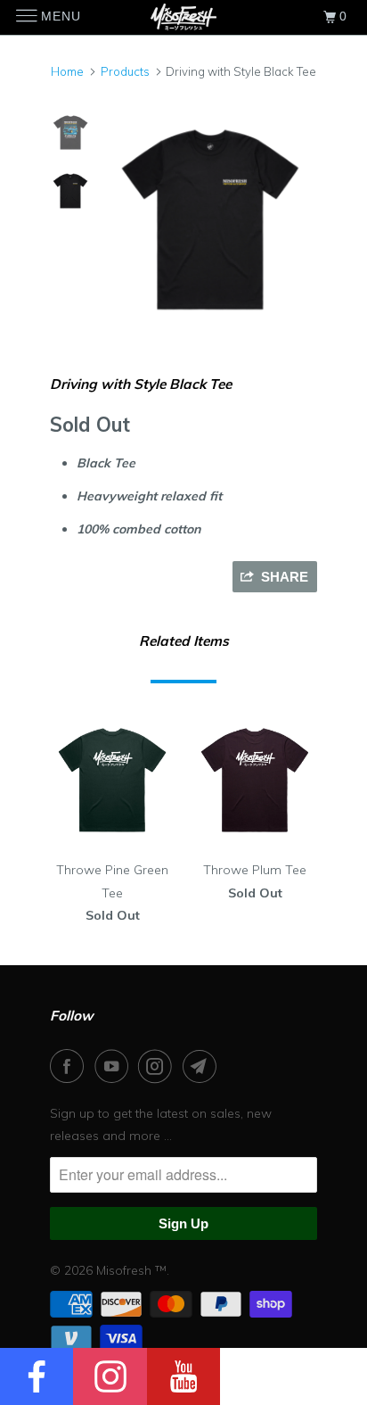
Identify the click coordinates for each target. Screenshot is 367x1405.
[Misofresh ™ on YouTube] (114, 1066)
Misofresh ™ (131, 1270)
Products (125, 71)
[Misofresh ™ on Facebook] (70, 1066)
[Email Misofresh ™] (203, 1066)
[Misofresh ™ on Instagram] (158, 1066)
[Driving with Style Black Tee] (210, 219)
